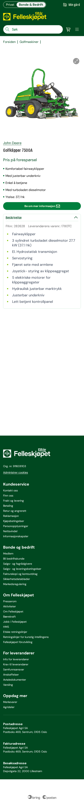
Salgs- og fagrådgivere (17, 563)
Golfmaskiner (29, 42)
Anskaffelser (11, 674)
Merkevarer (10, 702)
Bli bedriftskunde (13, 558)
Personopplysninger (15, 526)
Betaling (8, 505)
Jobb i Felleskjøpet (15, 621)
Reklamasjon (11, 516)
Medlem (8, 553)
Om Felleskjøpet (13, 611)
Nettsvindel (10, 531)
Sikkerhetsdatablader (16, 579)
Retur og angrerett (14, 511)
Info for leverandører (16, 659)
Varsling (8, 684)
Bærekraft (9, 616)
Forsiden (9, 42)
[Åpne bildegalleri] (76, 61)
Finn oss (8, 495)
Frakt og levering (13, 500)
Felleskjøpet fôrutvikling (17, 642)
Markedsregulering (14, 584)
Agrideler (8, 707)
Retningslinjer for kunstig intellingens (26, 637)
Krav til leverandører (15, 664)
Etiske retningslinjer (15, 632)
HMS (6, 627)
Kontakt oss (10, 490)
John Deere (12, 143)
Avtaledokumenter (14, 679)
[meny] (77, 29)
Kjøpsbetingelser (13, 521)
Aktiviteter (9, 606)
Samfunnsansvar (13, 669)
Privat (10, 5)
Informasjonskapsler (15, 536)
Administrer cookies (15, 472)
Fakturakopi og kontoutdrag (20, 574)
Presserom (9, 601)
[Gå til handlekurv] (68, 29)
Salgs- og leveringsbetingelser (22, 569)
